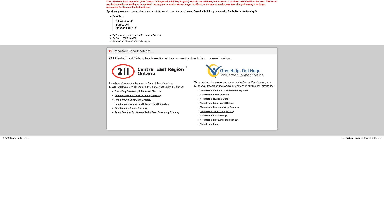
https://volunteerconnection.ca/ (212, 86)
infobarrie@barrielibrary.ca (137, 40)
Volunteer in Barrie (209, 123)
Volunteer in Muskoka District (215, 98)
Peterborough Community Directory (133, 99)
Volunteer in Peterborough (213, 115)
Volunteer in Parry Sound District (217, 102)
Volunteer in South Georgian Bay (217, 111)
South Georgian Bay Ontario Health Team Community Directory (147, 112)
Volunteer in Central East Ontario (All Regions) (224, 90)
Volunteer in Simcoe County (214, 94)
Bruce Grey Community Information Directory (138, 91)
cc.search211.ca (118, 86)
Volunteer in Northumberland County (219, 119)
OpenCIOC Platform (372, 138)
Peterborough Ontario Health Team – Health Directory (142, 103)
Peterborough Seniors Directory (131, 108)
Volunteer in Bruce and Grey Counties (219, 107)
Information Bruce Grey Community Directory (138, 95)
